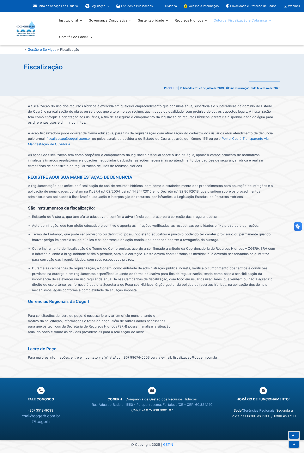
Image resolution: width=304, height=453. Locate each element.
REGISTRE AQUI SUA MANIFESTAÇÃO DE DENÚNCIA (80, 177)
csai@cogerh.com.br (41, 415)
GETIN (168, 444)
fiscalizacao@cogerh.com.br (69, 138)
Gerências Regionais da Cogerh (59, 301)
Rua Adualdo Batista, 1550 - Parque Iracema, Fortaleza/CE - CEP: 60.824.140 (152, 404)
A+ (294, 435)
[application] (107, 6)
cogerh (43, 421)
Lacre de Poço (42, 348)
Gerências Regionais (258, 410)
